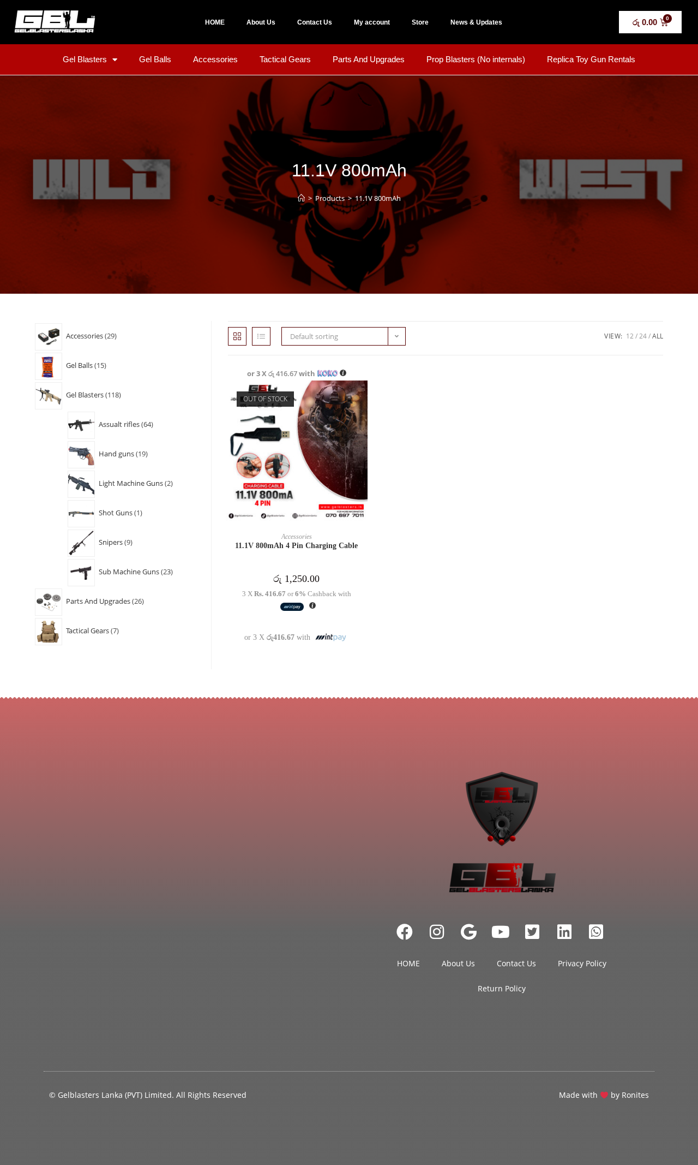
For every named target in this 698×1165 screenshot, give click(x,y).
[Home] (301, 198)
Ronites (635, 1095)
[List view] (261, 336)
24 (643, 336)
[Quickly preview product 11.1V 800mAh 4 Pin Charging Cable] (362, 400)
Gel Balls (155, 59)
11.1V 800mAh (378, 198)
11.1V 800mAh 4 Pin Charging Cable (296, 546)
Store (420, 22)
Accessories (215, 59)
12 (630, 336)
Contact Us (314, 22)
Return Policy (502, 988)
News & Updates (476, 22)
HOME (215, 22)
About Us (260, 22)
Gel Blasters (85, 59)
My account (372, 22)
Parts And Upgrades (369, 59)
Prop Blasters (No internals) (475, 59)
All (657, 336)
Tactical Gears (285, 59)
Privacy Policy (582, 963)
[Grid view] (237, 336)
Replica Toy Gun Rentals (591, 59)
